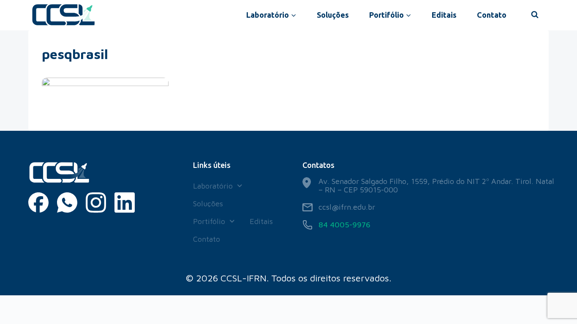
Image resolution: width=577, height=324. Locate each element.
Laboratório (213, 185)
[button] (217, 186)
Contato (491, 15)
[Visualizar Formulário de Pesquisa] (535, 15)
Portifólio (209, 221)
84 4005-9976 (344, 224)
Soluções (333, 15)
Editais (444, 15)
